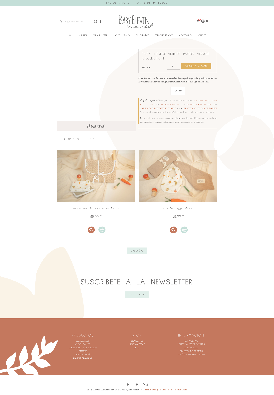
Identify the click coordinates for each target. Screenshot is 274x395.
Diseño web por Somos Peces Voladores (165, 389)
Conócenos (191, 340)
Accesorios (186, 35)
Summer (83, 35)
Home (71, 35)
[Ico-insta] (95, 21)
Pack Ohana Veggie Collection (178, 208)
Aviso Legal (191, 347)
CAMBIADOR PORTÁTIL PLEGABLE (158, 108)
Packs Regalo (121, 35)
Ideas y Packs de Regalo (83, 347)
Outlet (202, 35)
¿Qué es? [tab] (178, 90)
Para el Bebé (100, 35)
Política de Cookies (191, 351)
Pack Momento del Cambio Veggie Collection (96, 208)
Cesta (137, 347)
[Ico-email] (144, 384)
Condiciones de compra (191, 344)
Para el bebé (82, 354)
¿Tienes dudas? (96, 127)
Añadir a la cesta (196, 66)
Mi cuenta (137, 340)
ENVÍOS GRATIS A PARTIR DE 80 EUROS (137, 2)
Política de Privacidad (191, 354)
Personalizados (164, 35)
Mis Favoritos (137, 344)
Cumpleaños (142, 35)
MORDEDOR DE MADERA (200, 104)
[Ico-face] (100, 21)
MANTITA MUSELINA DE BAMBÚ (200, 108)
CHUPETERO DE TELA (171, 104)
